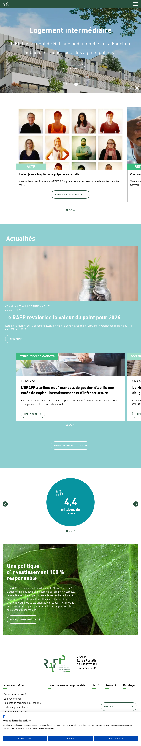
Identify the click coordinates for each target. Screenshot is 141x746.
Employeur (130, 685)
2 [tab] (70, 84)
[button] (5, 504)
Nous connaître (13, 685)
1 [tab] (65, 84)
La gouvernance (12, 699)
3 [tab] (76, 84)
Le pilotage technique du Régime (22, 703)
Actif (95, 685)
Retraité (110, 685)
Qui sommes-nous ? (14, 694)
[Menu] (135, 4)
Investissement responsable (66, 685)
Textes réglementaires (15, 707)
